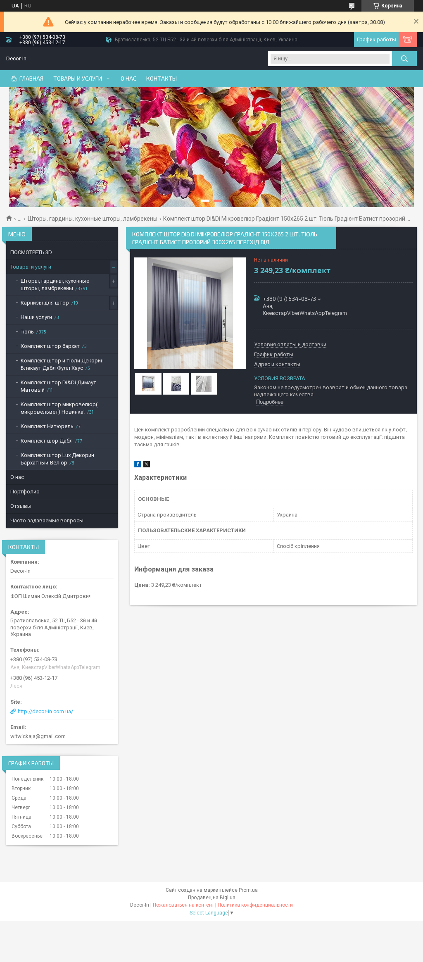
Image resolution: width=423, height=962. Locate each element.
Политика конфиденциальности (255, 905)
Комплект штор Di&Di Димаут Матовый (58, 386)
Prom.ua (248, 890)
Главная (31, 78)
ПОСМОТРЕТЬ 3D (31, 252)
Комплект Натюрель (47, 426)
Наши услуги (36, 317)
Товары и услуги (77, 78)
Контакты (161, 78)
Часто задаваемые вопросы (46, 520)
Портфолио (25, 491)
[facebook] (137, 465)
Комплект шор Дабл (47, 441)
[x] (146, 465)
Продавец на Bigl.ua (211, 897)
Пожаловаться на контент (183, 905)
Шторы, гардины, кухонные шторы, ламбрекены (92, 218)
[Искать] (404, 58)
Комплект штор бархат (50, 346)
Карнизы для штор (45, 303)
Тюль (27, 332)
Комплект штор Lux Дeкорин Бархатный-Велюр (57, 459)
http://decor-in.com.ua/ (45, 711)
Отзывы (20, 506)
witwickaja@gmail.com (38, 736)
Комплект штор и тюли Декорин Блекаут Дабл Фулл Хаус (62, 364)
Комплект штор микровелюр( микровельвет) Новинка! (59, 408)
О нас (128, 78)
